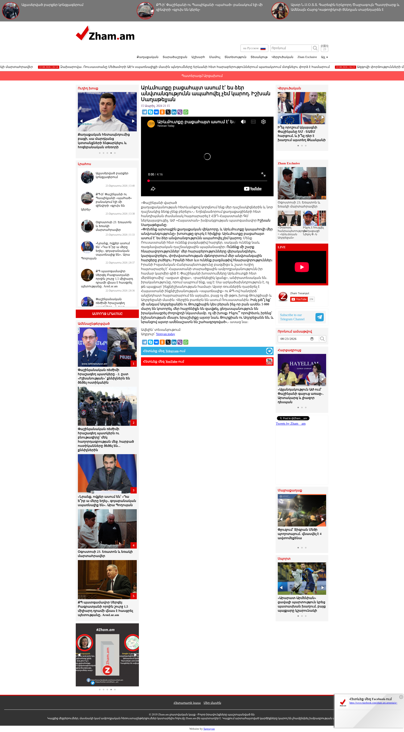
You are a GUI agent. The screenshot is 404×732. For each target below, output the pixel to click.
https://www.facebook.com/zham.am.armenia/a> (373, 703)
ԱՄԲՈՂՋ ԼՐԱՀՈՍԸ (107, 313)
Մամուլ (214, 57)
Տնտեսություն (235, 57)
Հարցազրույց (289, 350)
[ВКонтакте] (156, 112)
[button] (81, 121)
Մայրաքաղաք (290, 490)
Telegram (172, 351)
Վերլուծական (282, 57)
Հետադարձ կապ (187, 702)
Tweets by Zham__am (291, 423)
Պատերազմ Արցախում (202, 76)
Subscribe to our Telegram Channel (292, 317)
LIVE (282, 247)
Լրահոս (84, 164)
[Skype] (150, 112)
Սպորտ (284, 558)
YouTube (171, 361)
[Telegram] (144, 112)
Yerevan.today (165, 334)
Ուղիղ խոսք (88, 88)
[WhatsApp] (185, 112)
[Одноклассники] (162, 112)
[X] (168, 112)
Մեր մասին (212, 702)
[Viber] (179, 112)
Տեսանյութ (259, 57)
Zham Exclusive (307, 57)
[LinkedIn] (174, 112)
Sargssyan (209, 728)
